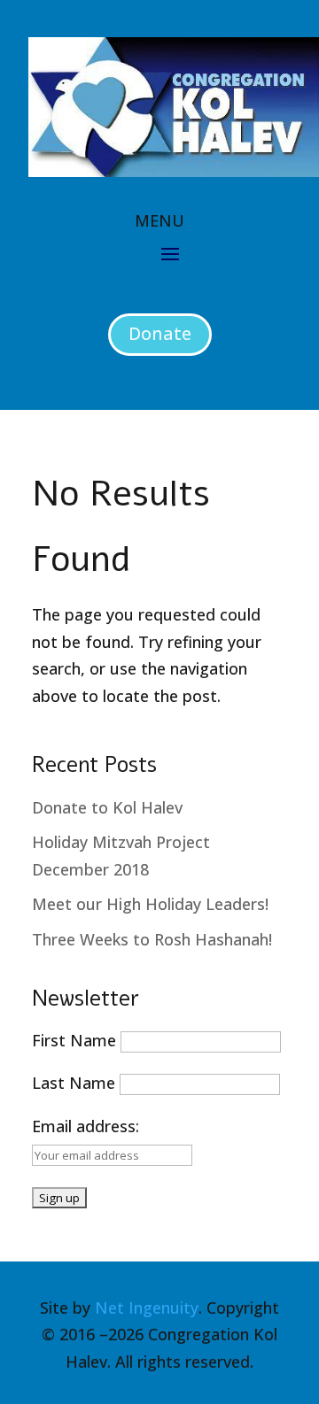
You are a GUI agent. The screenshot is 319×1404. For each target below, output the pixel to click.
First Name (74, 1040)
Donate (159, 333)
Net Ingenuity (146, 1307)
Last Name (73, 1082)
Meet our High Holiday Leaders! (150, 903)
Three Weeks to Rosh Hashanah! (152, 939)
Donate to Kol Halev (107, 807)
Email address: (85, 1126)
